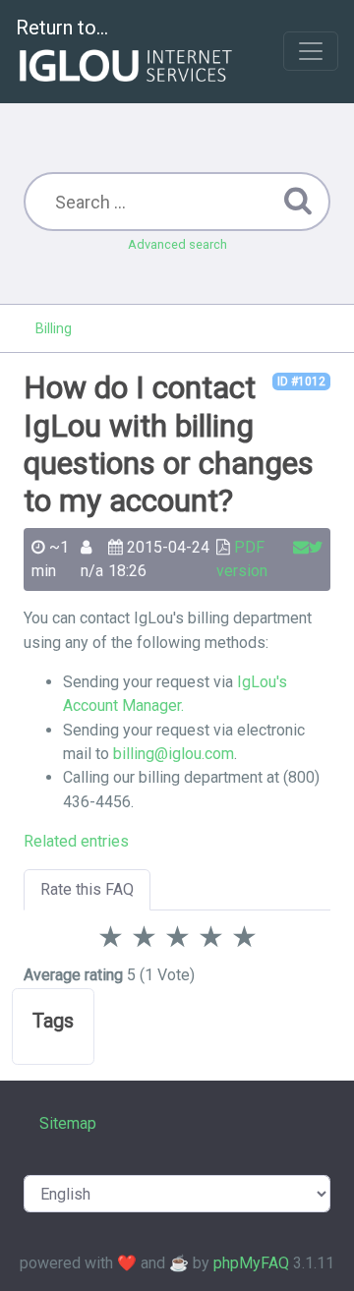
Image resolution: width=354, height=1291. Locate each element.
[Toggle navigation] (310, 51)
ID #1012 (301, 381)
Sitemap (67, 1123)
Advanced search (177, 244)
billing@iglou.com (173, 753)
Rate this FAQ (87, 889)
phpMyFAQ (251, 1263)
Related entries (76, 841)
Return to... (62, 27)
